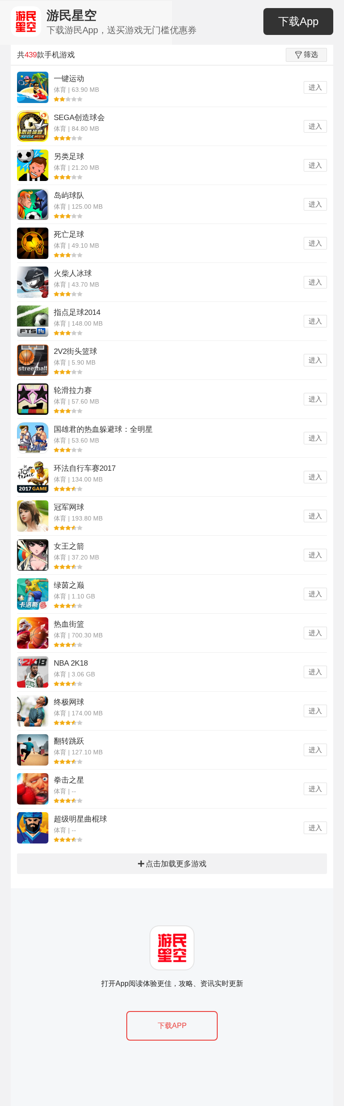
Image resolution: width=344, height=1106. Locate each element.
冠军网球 (69, 507)
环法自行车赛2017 (85, 468)
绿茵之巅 (69, 585)
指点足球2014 (77, 312)
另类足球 (69, 156)
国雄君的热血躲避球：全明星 (103, 429)
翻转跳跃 (69, 741)
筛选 (311, 54)
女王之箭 (69, 546)
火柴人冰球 (73, 273)
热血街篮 (69, 624)
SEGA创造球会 (79, 117)
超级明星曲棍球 (80, 819)
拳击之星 (69, 780)
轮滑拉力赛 (73, 390)
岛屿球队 (69, 195)
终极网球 (69, 702)
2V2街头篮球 (75, 351)
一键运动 (69, 78)
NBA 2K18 (71, 663)
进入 (315, 87)
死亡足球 (69, 234)
